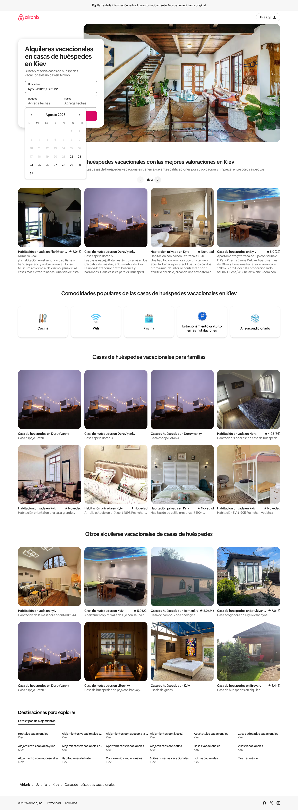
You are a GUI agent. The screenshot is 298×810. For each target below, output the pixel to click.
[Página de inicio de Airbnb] (28, 17)
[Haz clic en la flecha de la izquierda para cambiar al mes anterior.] (32, 115)
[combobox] (61, 88)
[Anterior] (140, 179)
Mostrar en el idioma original (187, 5)
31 (31, 173)
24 (31, 165)
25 (39, 165)
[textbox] (43, 103)
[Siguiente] (157, 179)
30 (79, 165)
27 (55, 165)
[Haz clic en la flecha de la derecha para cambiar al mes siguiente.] (79, 115)
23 (79, 156)
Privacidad (54, 803)
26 (47, 165)
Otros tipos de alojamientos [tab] (37, 721)
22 (71, 156)
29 (71, 165)
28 (63, 165)
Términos (71, 803)
